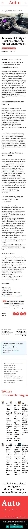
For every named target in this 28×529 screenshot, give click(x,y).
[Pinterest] (21, 313)
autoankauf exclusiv (8, 303)
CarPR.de (16, 350)
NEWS (13, 48)
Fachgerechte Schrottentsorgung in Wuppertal (7, 333)
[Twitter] (17, 313)
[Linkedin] (9, 510)
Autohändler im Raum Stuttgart (9, 308)
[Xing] (20, 510)
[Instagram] (5, 510)
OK (7, 526)
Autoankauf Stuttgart (9, 170)
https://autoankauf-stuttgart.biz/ (13, 296)
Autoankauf (21, 301)
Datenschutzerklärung (16, 526)
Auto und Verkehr (6, 48)
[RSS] (12, 510)
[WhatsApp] (24, 313)
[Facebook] (14, 313)
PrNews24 (5, 51)
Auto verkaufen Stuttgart (12, 301)
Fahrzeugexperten (21, 308)
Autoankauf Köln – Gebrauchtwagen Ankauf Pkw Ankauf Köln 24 (20, 333)
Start (3, 10)
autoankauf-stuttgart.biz (14, 305)
